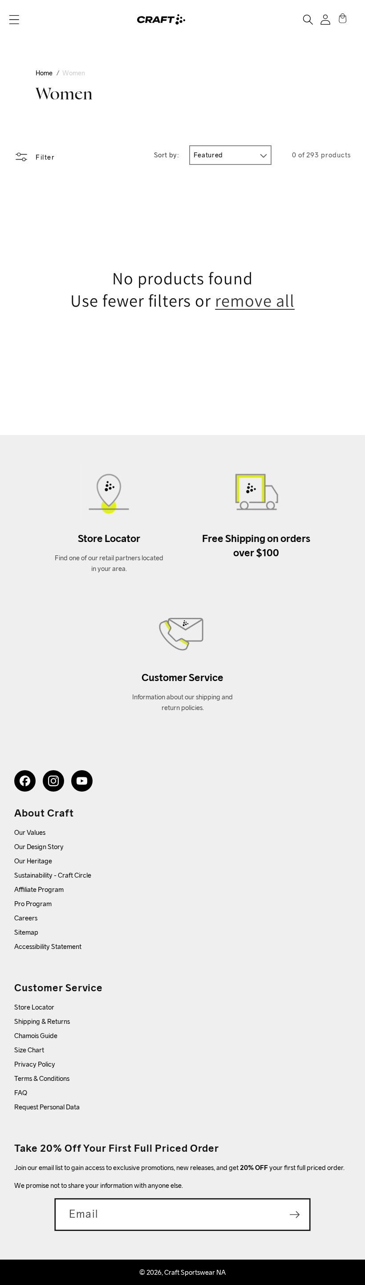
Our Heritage (33, 861)
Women (73, 73)
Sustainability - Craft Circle (52, 875)
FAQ (20, 1092)
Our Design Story (39, 846)
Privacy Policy (34, 1064)
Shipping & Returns (42, 1021)
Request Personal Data (47, 1107)
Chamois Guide (35, 1035)
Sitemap (26, 932)
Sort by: (166, 155)
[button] (14, 19)
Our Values (29, 832)
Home (44, 73)
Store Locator (34, 1007)
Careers (25, 918)
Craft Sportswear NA (195, 1272)
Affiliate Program (39, 889)
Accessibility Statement (47, 946)
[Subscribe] (294, 1214)
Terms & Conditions (41, 1078)
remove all (255, 301)
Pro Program (33, 903)
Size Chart (29, 1050)
